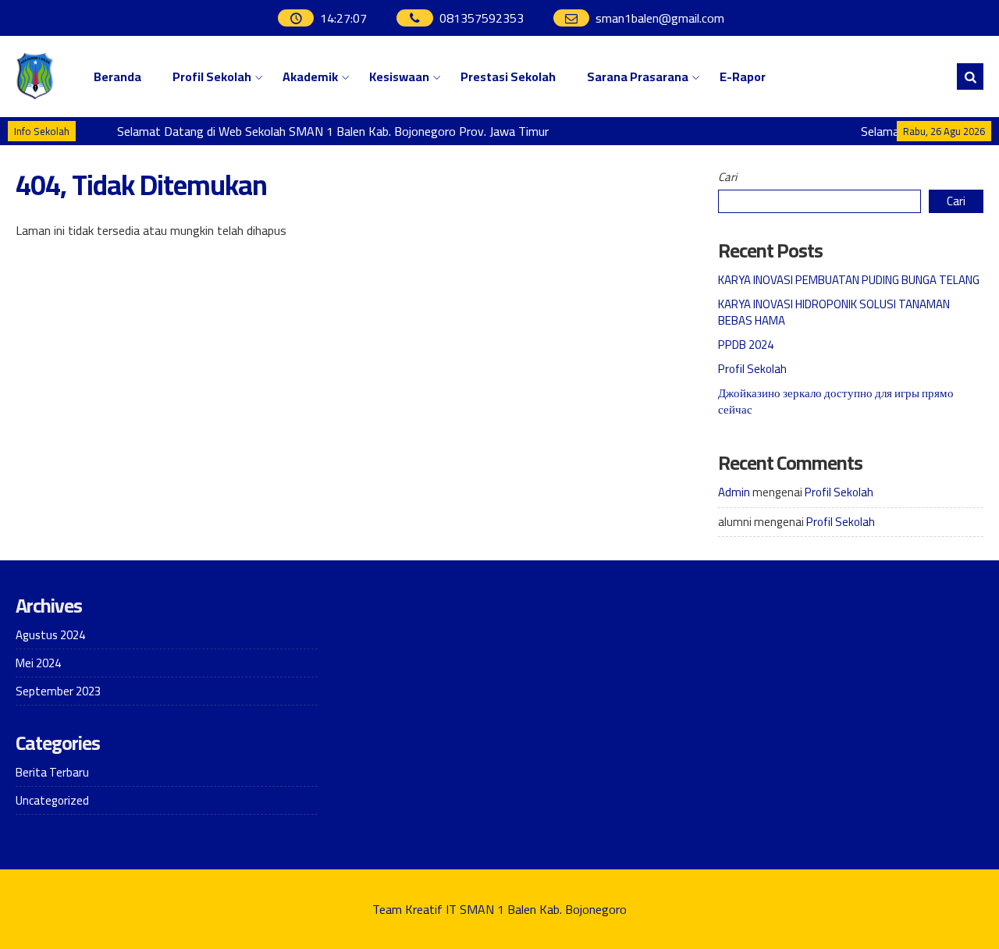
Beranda (117, 76)
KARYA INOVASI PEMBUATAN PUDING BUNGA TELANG (848, 279)
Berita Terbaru (52, 772)
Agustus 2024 (50, 635)
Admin (734, 492)
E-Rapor (743, 76)
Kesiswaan (399, 76)
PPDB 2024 (745, 344)
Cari (727, 177)
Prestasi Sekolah (508, 76)
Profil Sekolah (211, 76)
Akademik (310, 76)
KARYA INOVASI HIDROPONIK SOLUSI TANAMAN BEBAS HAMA (834, 312)
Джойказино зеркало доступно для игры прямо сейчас (836, 401)
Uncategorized (52, 800)
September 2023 (58, 691)
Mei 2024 (38, 663)
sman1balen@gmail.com (659, 18)
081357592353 (481, 18)
